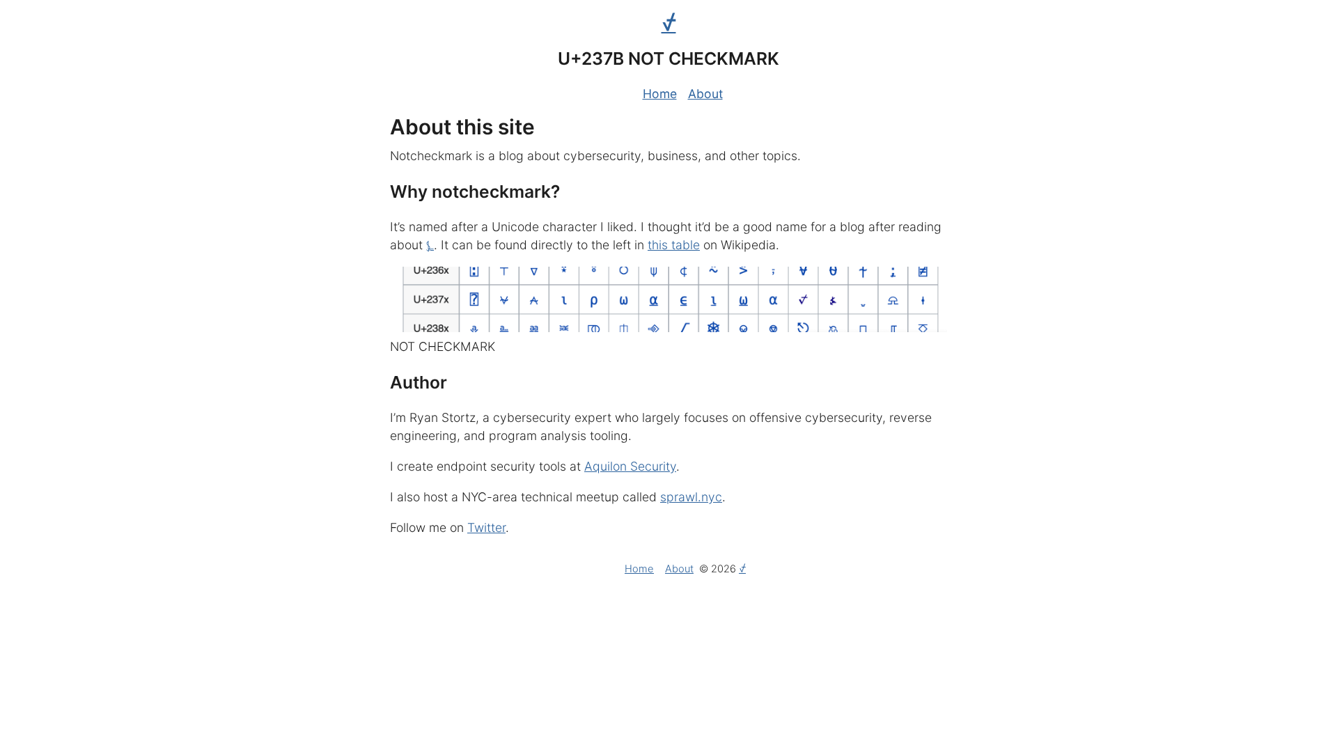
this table (674, 244)
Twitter (486, 527)
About (705, 93)
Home (660, 93)
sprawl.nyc (691, 496)
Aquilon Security (630, 466)
